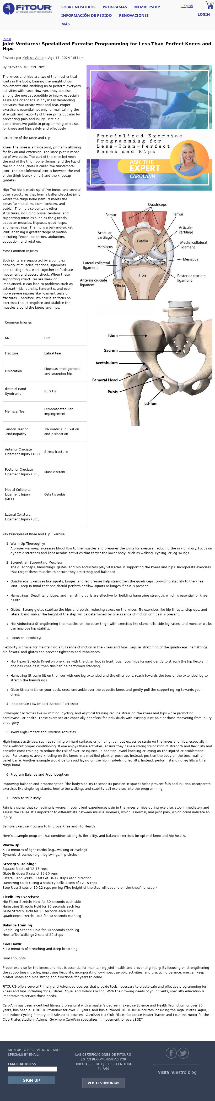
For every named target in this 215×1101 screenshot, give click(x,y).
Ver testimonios (104, 1083)
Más (64, 24)
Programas (113, 7)
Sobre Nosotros (78, 6)
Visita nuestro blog (177, 1072)
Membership (147, 6)
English (187, 6)
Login (204, 14)
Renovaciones (134, 15)
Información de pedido (86, 15)
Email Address (23, 1064)
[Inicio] (27, 8)
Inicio (7, 39)
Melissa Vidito (33, 58)
